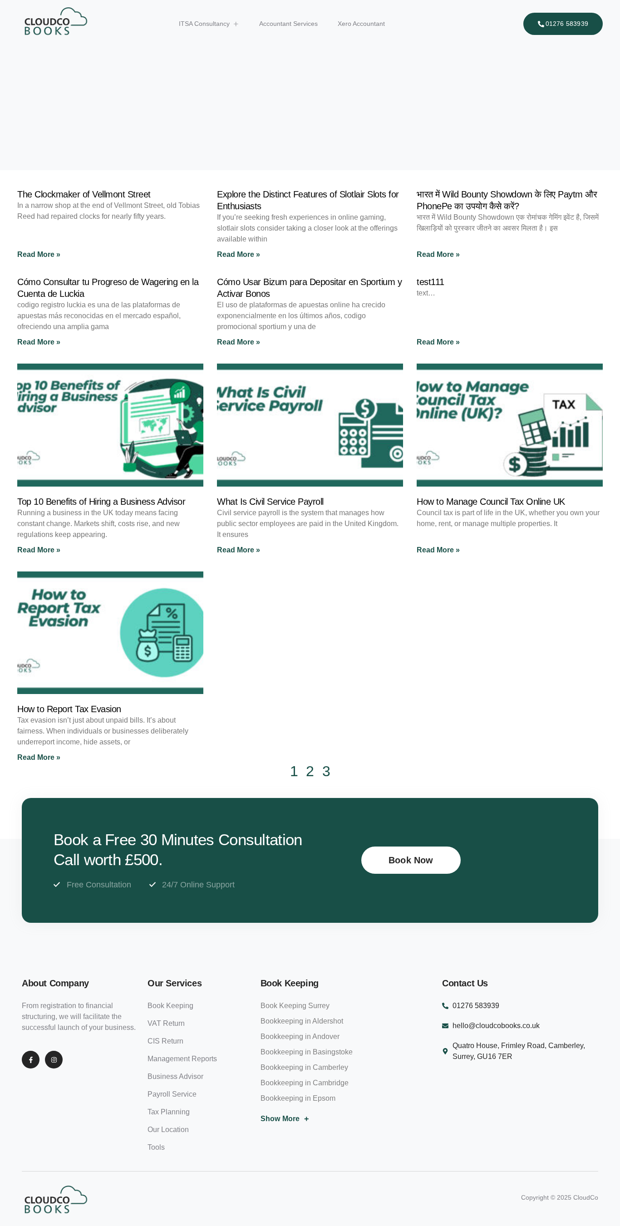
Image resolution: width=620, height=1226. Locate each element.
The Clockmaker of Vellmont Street (84, 194)
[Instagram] (54, 1059)
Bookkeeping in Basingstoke (307, 1052)
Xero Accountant (361, 23)
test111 (430, 282)
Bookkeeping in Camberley (304, 1067)
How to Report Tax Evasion (69, 709)
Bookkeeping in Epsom (298, 1098)
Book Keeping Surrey (295, 1005)
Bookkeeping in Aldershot (302, 1021)
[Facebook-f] (30, 1059)
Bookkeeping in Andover (300, 1036)
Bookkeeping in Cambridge (305, 1083)
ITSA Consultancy (204, 23)
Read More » (38, 254)
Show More (285, 1118)
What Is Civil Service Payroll (270, 502)
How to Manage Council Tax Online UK (491, 502)
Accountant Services (288, 23)
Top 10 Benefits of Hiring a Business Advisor (101, 502)
